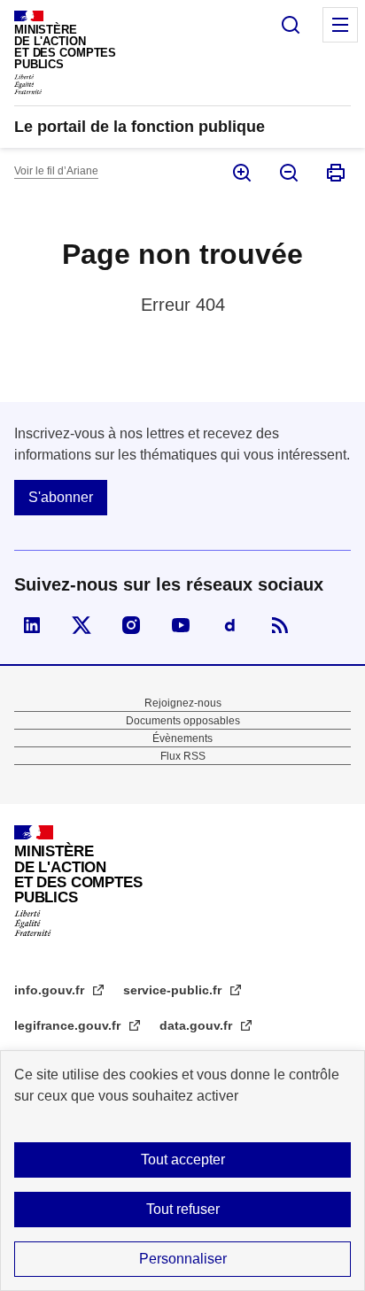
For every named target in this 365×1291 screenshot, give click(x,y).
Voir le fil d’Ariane (56, 171)
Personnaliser (183, 1258)
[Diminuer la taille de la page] (287, 172)
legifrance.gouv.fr (69, 1025)
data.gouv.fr (197, 1025)
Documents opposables (183, 721)
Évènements (182, 738)
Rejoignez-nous (182, 703)
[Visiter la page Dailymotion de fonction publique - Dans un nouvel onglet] (230, 625)
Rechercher (290, 25)
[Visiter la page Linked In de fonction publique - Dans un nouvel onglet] (32, 625)
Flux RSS (183, 756)
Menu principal (340, 25)
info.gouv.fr (51, 990)
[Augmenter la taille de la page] (240, 172)
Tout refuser (183, 1209)
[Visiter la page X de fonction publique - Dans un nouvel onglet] (81, 625)
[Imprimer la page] (334, 172)
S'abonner (60, 497)
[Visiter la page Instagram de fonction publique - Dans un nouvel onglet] (131, 625)
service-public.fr (174, 990)
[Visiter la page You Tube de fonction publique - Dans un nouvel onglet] (180, 625)
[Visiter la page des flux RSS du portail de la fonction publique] (280, 625)
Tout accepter (183, 1159)
